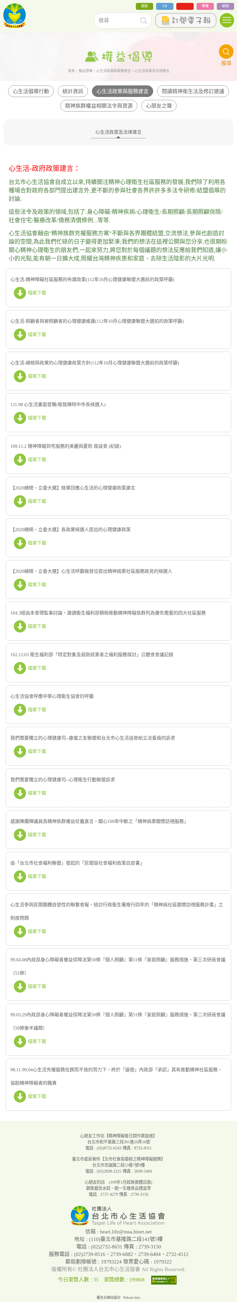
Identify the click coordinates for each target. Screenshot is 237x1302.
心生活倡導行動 (31, 91)
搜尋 (143, 20)
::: (1, 8)
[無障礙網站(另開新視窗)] (165, 1280)
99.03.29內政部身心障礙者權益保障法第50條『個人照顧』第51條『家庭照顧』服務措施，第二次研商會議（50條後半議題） (117, 1021)
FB (165, 6)
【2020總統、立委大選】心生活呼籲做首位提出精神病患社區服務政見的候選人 (91, 571)
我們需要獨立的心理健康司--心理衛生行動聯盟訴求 (62, 779)
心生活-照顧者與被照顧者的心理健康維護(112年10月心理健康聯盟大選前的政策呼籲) (97, 321)
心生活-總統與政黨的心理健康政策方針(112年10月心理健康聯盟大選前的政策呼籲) (94, 362)
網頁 (225, 6)
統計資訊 (72, 91)
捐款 (144, 6)
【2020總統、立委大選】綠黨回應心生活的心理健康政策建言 (72, 487)
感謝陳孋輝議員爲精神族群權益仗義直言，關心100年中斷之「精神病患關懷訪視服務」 (99, 821)
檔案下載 (37, 292)
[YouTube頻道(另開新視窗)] (185, 6)
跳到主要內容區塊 (18, 3)
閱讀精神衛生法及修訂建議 (193, 91)
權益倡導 (85, 71)
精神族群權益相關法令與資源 (99, 106)
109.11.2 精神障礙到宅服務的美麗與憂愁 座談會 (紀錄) (65, 446)
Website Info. (132, 1298)
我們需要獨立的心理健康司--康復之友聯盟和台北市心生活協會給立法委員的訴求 (92, 738)
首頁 (71, 71)
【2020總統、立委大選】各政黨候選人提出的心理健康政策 (70, 529)
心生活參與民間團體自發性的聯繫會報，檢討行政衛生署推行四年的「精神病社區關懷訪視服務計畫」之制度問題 (116, 911)
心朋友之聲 (159, 106)
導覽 (205, 6)
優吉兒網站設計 (109, 1298)
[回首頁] (118, 1224)
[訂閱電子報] (186, 20)
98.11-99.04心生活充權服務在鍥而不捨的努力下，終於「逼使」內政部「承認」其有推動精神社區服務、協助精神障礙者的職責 (116, 1076)
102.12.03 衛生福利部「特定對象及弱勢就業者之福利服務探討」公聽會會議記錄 (91, 654)
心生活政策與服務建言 (113, 71)
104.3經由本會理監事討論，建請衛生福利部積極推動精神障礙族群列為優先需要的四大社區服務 (108, 612)
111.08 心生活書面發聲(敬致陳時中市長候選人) (57, 404)
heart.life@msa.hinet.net (126, 1232)
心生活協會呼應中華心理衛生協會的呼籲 (52, 696)
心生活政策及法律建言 (118, 132)
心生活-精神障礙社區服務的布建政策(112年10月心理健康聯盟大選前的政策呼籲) (92, 279)
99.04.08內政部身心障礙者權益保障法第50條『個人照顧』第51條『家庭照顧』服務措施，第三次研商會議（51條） (117, 966)
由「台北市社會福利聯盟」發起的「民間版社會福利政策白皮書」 (77, 863)
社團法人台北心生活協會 (14, 16)
